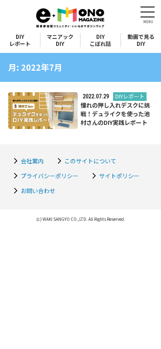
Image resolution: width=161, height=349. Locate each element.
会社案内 (32, 161)
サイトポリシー (119, 176)
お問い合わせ (38, 190)
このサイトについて (90, 161)
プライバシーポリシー (49, 176)
